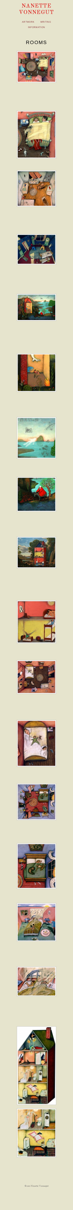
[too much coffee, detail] (36, 134)
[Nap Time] (36, 552)
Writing (45, 22)
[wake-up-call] (36, 1065)
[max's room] (36, 188)
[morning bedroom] (36, 922)
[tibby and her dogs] (36, 801)
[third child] (36, 677)
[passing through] (36, 307)
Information (36, 27)
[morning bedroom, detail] (36, 981)
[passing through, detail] (36, 373)
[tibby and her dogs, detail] (36, 866)
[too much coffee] (36, 67)
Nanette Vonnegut (36, 9)
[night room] (36, 249)
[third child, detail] (36, 743)
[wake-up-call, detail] (36, 1132)
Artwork (28, 22)
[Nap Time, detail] (36, 621)
